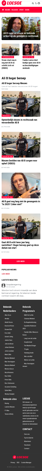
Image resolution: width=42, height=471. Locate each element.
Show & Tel (29, 10)
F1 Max (7, 410)
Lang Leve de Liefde (30, 338)
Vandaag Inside (28, 353)
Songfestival (28, 342)
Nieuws (7, 10)
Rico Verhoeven (9, 383)
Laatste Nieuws (10, 407)
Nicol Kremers (9, 372)
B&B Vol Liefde (28, 315)
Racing (7, 403)
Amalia (7, 319)
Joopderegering (13, 285)
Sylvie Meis (8, 390)
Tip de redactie (28, 438)
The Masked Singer (30, 346)
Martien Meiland (10, 358)
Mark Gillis (8, 354)
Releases (15, 10)
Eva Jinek (8, 333)
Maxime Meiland (10, 365)
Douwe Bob (8, 329)
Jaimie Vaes (8, 340)
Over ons (27, 434)
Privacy (13, 463)
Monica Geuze (9, 369)
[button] (33, 3)
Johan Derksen (9, 347)
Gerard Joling (9, 337)
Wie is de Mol (28, 356)
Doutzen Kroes (9, 326)
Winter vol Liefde (29, 360)
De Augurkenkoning (30, 322)
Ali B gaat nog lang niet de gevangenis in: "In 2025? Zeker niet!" (21, 203)
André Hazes (9, 322)
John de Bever (9, 344)
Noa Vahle (8, 376)
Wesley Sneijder (9, 394)
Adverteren (27, 441)
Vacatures (27, 445)
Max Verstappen (10, 362)
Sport (21, 10)
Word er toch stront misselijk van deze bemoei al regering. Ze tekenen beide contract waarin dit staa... (19, 293)
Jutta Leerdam (9, 351)
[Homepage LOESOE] (12, 3)
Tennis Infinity (9, 414)
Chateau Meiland (29, 319)
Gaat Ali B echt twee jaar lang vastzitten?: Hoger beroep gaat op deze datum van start (20, 245)
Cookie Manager (26, 463)
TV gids (26, 349)
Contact (26, 448)
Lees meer (6, 274)
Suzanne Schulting (10, 387)
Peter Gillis (8, 380)
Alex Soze (8, 315)
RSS (18, 463)
